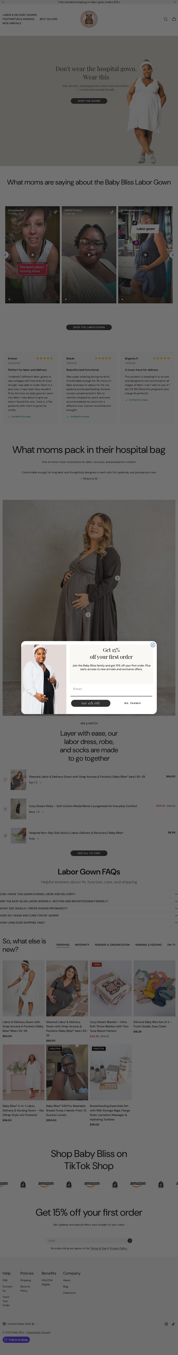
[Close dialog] (153, 645)
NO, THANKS (132, 703)
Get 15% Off (91, 703)
